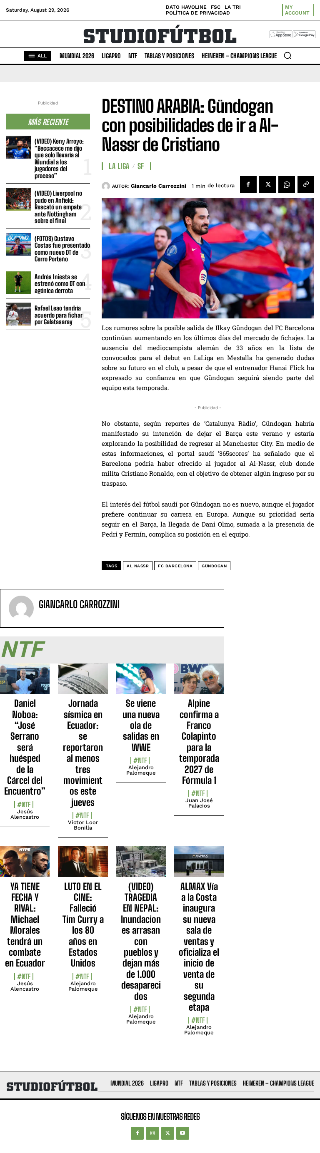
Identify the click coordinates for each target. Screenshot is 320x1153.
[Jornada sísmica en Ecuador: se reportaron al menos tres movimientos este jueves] (83, 683)
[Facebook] (248, 184)
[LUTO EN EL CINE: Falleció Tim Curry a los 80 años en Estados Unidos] (83, 866)
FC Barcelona (175, 566)
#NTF (23, 804)
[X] (267, 184)
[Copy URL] (306, 184)
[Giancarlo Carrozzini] (107, 186)
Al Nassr (138, 566)
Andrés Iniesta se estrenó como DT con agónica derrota (60, 283)
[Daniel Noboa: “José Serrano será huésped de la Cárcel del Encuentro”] (25, 683)
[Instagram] (152, 1133)
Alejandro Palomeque (141, 770)
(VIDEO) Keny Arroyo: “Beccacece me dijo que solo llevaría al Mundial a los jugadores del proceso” (59, 158)
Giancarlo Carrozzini (158, 186)
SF (141, 166)
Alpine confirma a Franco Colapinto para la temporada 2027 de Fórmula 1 (199, 742)
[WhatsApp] (286, 184)
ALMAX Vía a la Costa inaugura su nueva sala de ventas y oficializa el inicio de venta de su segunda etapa (199, 947)
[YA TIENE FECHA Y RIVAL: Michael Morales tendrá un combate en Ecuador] (25, 866)
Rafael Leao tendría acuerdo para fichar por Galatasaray (58, 315)
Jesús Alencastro (24, 814)
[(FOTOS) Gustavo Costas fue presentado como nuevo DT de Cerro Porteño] (18, 244)
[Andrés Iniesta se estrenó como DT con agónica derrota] (18, 282)
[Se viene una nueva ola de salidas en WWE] (141, 683)
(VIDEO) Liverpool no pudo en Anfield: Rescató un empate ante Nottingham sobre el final (58, 206)
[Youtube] (182, 1133)
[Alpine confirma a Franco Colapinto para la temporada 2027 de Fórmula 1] (199, 683)
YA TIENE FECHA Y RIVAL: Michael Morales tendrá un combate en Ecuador (25, 925)
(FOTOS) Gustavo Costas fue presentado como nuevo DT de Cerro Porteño (62, 249)
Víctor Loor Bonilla (83, 825)
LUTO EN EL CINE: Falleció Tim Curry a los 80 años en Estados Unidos (83, 925)
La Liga (119, 166)
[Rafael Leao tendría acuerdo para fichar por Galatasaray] (18, 314)
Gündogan (214, 566)
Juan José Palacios (199, 803)
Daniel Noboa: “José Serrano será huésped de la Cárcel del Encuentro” (24, 747)
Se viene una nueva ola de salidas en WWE (141, 725)
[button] (287, 55)
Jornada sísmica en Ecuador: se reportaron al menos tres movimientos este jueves (83, 753)
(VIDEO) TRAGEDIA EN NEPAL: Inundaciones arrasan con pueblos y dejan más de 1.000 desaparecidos (141, 941)
